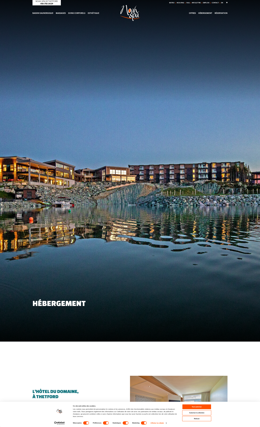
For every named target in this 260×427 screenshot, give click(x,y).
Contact (215, 3)
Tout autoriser (197, 407)
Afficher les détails (157, 423)
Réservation (221, 13)
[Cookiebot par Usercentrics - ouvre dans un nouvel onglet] (59, 423)
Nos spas (180, 3)
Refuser (197, 418)
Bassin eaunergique (42, 13)
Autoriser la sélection (196, 413)
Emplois (206, 3)
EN (222, 3)
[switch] (106, 423)
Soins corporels (76, 13)
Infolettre (196, 3)
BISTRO (171, 3)
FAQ (188, 3)
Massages (61, 13)
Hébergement (205, 13)
